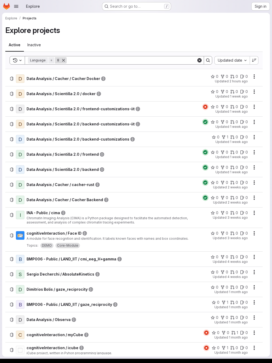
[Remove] (63, 60)
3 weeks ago (237, 218)
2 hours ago (239, 81)
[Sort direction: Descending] (254, 60)
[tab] (14, 45)
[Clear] (199, 60)
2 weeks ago (238, 187)
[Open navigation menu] (16, 6)
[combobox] (232, 60)
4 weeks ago (237, 262)
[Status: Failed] (205, 107)
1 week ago (239, 96)
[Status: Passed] (205, 122)
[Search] (208, 60)
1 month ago (238, 292)
